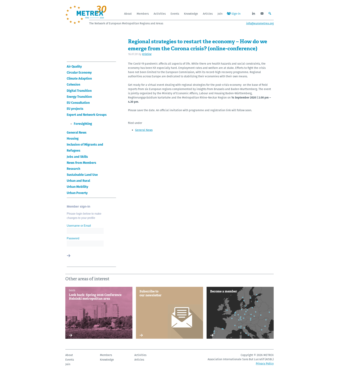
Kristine (146, 54)
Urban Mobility (77, 186)
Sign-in (235, 14)
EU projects (75, 108)
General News (77, 132)
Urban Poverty (77, 193)
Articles (208, 14)
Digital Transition (79, 90)
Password (73, 238)
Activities (160, 14)
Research (73, 168)
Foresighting (83, 123)
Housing (73, 138)
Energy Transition (79, 96)
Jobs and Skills (77, 156)
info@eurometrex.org (260, 23)
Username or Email (79, 225)
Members (143, 14)
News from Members (81, 162)
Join (220, 14)
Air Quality (74, 66)
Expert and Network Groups (87, 114)
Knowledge (191, 14)
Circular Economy (79, 72)
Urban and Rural (78, 180)
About (128, 14)
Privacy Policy (265, 363)
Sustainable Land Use (82, 174)
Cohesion (73, 84)
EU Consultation (78, 102)
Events (175, 14)
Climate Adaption (79, 78)
